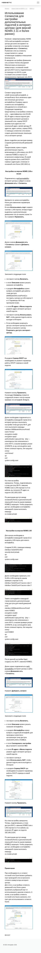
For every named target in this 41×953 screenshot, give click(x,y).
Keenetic (7, 8)
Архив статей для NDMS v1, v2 (19, 8)
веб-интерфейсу (23, 178)
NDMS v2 (32, 8)
